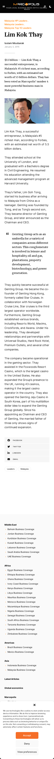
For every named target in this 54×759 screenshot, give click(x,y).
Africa (7, 565)
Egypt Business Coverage (20, 570)
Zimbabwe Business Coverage (22, 633)
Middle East (10, 524)
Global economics (13, 688)
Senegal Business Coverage (21, 615)
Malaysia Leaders (14, 24)
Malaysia (24, 469)
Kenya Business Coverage (20, 588)
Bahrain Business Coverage (21, 529)
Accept (27, 735)
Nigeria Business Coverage (21, 611)
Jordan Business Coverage (21, 533)
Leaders (11, 469)
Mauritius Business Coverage (22, 597)
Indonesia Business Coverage (22, 665)
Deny (27, 743)
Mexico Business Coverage (21, 652)
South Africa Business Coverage (23, 620)
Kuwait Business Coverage (20, 543)
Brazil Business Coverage (20, 647)
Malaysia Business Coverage (21, 670)
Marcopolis (10, 697)
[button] (34, 704)
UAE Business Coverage (19, 556)
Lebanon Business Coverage (21, 547)
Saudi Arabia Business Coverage (23, 552)
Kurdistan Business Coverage (22, 538)
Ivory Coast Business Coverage (23, 583)
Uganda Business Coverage (21, 629)
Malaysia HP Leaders (15, 20)
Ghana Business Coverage (20, 579)
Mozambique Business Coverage (24, 606)
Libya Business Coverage (20, 593)
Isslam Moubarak (14, 43)
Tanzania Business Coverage (22, 624)
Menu (4, 6)
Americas (9, 642)
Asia (6, 661)
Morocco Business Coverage (21, 602)
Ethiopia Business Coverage (21, 574)
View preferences (27, 751)
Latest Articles (11, 679)
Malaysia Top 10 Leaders (17, 28)
